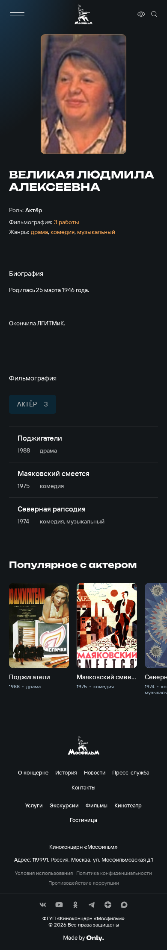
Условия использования (44, 873)
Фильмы (96, 805)
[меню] (17, 14)
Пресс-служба (130, 772)
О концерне (33, 772)
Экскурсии (64, 805)
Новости (94, 772)
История (66, 772)
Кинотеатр (128, 805)
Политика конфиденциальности (114, 873)
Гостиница (83, 819)
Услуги (34, 805)
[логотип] (83, 14)
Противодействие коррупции (83, 883)
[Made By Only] (83, 938)
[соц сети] (43, 905)
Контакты (83, 787)
